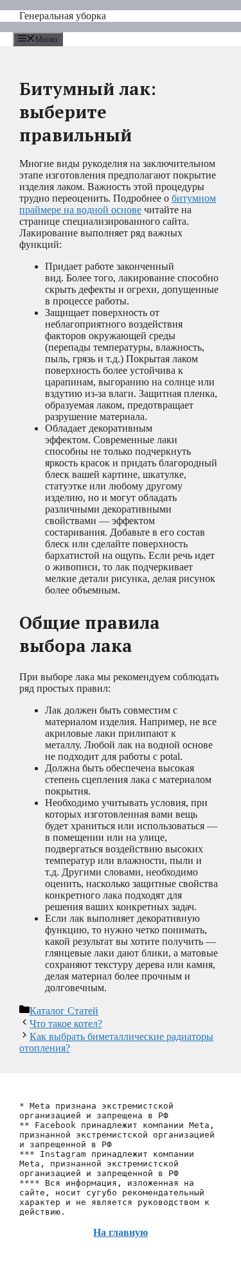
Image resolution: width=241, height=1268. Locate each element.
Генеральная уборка (62, 15)
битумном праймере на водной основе (117, 204)
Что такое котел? (66, 1023)
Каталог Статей (64, 1010)
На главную (120, 1232)
